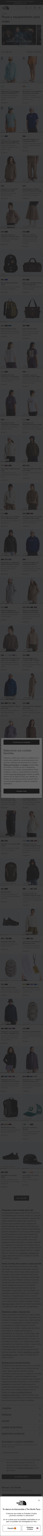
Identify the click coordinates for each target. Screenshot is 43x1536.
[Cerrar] (39, 1500)
